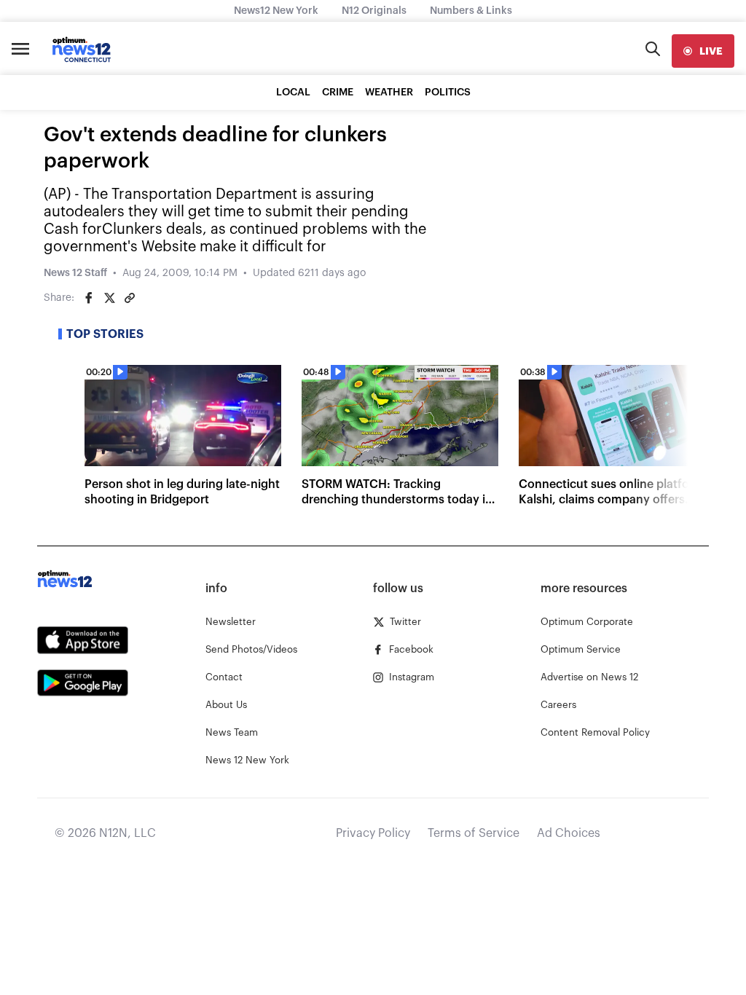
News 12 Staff (75, 273)
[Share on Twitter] (109, 298)
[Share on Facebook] (89, 298)
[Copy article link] (130, 298)
